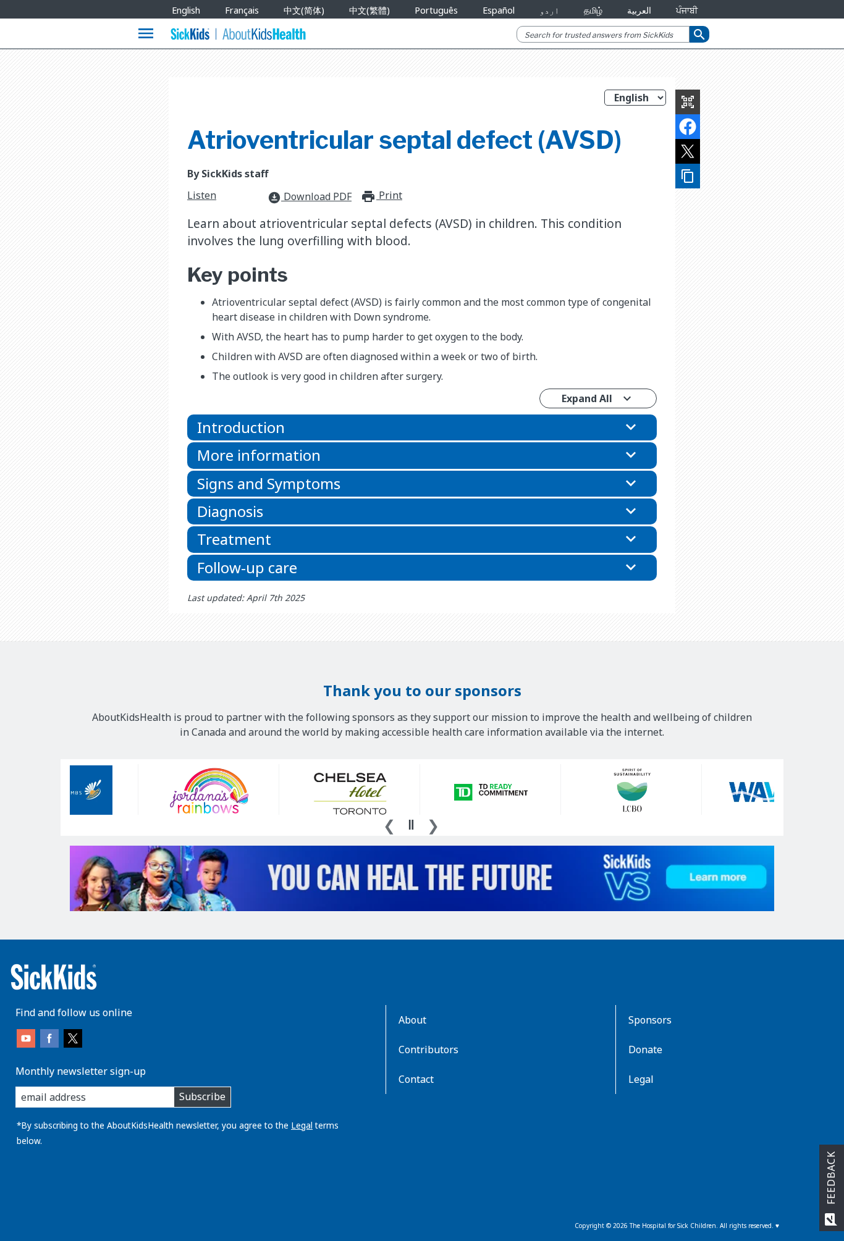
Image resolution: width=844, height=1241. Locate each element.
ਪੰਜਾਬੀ (687, 10)
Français (242, 10)
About (412, 1020)
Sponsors (650, 1020)
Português (436, 10)
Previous (389, 824)
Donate (645, 1049)
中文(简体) (304, 10)
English (186, 10)
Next (433, 824)
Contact (416, 1079)
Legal (302, 1125)
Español (499, 10)
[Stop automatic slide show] (410, 825)
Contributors (428, 1049)
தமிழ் (593, 10)
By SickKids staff (227, 173)
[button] (422, 427)
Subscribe (202, 1096)
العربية (639, 10)
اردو (549, 10)
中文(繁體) (369, 10)
